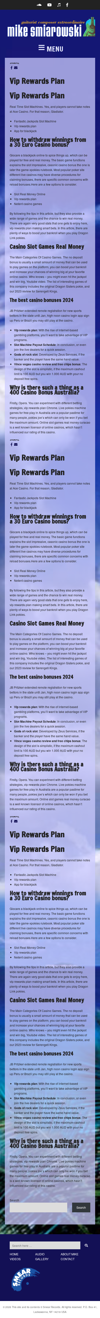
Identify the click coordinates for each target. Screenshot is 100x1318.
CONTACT (68, 1259)
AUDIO (39, 1254)
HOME (14, 1254)
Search (14, 1200)
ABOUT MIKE (69, 1254)
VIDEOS (15, 1259)
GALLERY (42, 1259)
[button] (50, 49)
